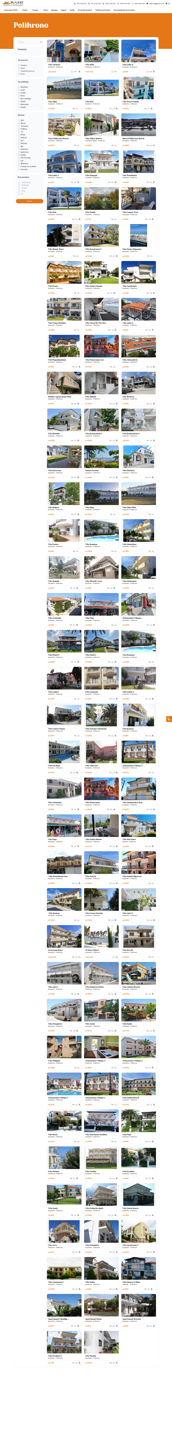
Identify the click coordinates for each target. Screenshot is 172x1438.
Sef (22, 140)
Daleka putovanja (102, 10)
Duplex (23, 107)
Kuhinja (24, 143)
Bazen (23, 123)
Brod (22, 74)
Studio (23, 101)
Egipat (63, 10)
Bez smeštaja (26, 99)
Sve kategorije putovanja (124, 10)
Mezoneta (25, 104)
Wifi (22, 120)
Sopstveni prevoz (28, 71)
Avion (23, 68)
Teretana (24, 126)
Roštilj (23, 155)
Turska (35, 10)
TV (22, 132)
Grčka (24, 10)
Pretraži (29, 201)
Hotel (23, 90)
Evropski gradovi (85, 10)
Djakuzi (24, 138)
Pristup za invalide (28, 166)
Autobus (24, 65)
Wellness (24, 164)
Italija (72, 10)
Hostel (23, 93)
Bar (22, 146)
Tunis (45, 10)
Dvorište (24, 169)
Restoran (24, 149)
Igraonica (24, 152)
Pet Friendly (25, 158)
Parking (24, 129)
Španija (54, 10)
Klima (23, 135)
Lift (22, 161)
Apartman (24, 87)
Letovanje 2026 (10, 10)
